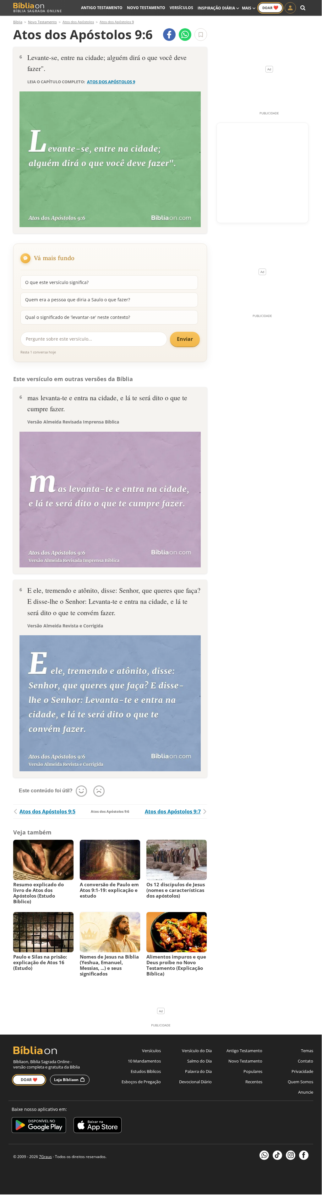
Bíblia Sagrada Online (37, 10)
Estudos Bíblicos (146, 1071)
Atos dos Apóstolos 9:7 (173, 811)
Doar (270, 7)
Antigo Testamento (102, 7)
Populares (252, 1071)
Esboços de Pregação (141, 1082)
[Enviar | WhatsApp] (185, 34)
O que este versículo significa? (57, 282)
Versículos (181, 7)
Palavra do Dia (198, 1071)
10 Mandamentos (144, 1061)
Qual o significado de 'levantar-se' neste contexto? (77, 317)
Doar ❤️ (29, 1079)
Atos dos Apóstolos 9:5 (47, 811)
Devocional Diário (195, 1082)
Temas (307, 1050)
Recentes (253, 1082)
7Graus (45, 1156)
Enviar (185, 339)
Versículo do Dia (197, 1050)
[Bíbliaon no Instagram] (290, 1155)
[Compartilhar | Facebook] (169, 34)
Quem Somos (300, 1082)
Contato (305, 1061)
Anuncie (305, 1092)
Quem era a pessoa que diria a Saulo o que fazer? (77, 300)
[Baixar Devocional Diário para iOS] (98, 1126)
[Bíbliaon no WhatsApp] (264, 1155)
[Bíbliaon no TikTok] (277, 1155)
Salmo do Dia (199, 1061)
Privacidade (302, 1071)
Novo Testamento (146, 7)
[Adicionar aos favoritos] (200, 34)
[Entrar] (290, 8)
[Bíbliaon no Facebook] (303, 1155)
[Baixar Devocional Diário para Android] (39, 1126)
